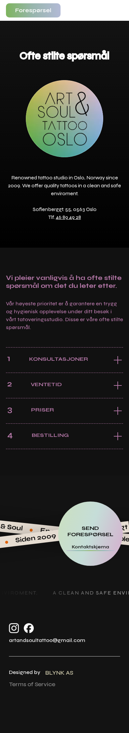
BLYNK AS (59, 672)
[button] (117, 10)
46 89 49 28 (68, 217)
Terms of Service (32, 684)
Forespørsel (33, 10)
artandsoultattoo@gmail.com (47, 640)
